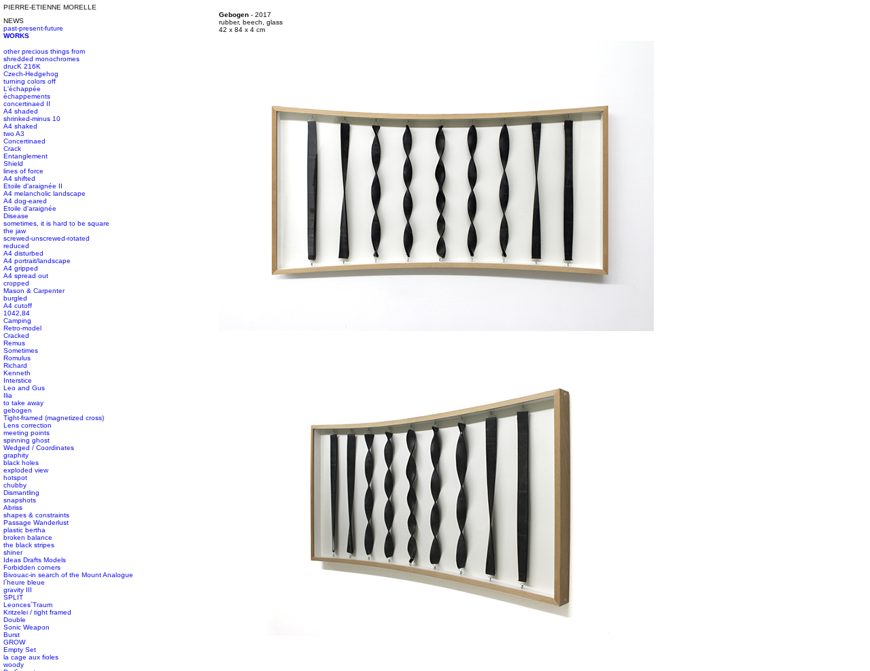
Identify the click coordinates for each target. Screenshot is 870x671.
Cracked (16, 335)
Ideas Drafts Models (34, 560)
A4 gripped (20, 268)
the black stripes (28, 545)
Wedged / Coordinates (38, 447)
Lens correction (27, 425)
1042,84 (16, 313)
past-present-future (33, 28)
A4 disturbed (23, 253)
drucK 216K (22, 66)
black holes (21, 462)
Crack (12, 148)
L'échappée (22, 88)
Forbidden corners (31, 567)
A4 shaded (20, 111)
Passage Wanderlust (36, 522)
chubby (15, 485)
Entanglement (25, 156)
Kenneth (17, 373)
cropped (16, 283)
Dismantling (21, 492)
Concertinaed (24, 141)
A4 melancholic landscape (44, 193)
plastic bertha (24, 530)
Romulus (17, 358)
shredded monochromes (41, 59)
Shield (13, 163)
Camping (17, 320)
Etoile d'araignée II (33, 186)
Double (14, 619)
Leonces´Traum (27, 604)
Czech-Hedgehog (30, 74)
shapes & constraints (36, 515)
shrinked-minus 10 (31, 118)
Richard (15, 365)
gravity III (17, 589)
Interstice (17, 380)
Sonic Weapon (26, 627)
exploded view (25, 470)
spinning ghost (26, 440)
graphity (16, 455)
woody (13, 664)
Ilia (7, 395)
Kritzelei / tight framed (37, 612)
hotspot (15, 477)
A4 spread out (25, 275)
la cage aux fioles (30, 657)
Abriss (12, 507)
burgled (15, 298)
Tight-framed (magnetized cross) (53, 417)
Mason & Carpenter (34, 290)
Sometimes (20, 350)
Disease (16, 216)
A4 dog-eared (25, 201)
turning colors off (29, 81)
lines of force (23, 171)
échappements (26, 96)
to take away (23, 403)
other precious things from (44, 51)
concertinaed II (26, 103)
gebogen (17, 410)
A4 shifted (19, 178)
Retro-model (22, 328)
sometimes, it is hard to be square (56, 223)
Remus (14, 343)
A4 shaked (20, 126)
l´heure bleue (24, 582)
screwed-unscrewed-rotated (46, 238)
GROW (14, 642)
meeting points (26, 432)
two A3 (13, 133)
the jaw (14, 231)
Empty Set (19, 649)
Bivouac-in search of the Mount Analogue (68, 575)
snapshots (19, 500)
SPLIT (13, 597)
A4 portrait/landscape (37, 260)
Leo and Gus (24, 388)
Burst (11, 634)
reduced (16, 246)
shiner (12, 552)
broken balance (27, 537)
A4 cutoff (17, 305)
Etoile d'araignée (29, 208)
